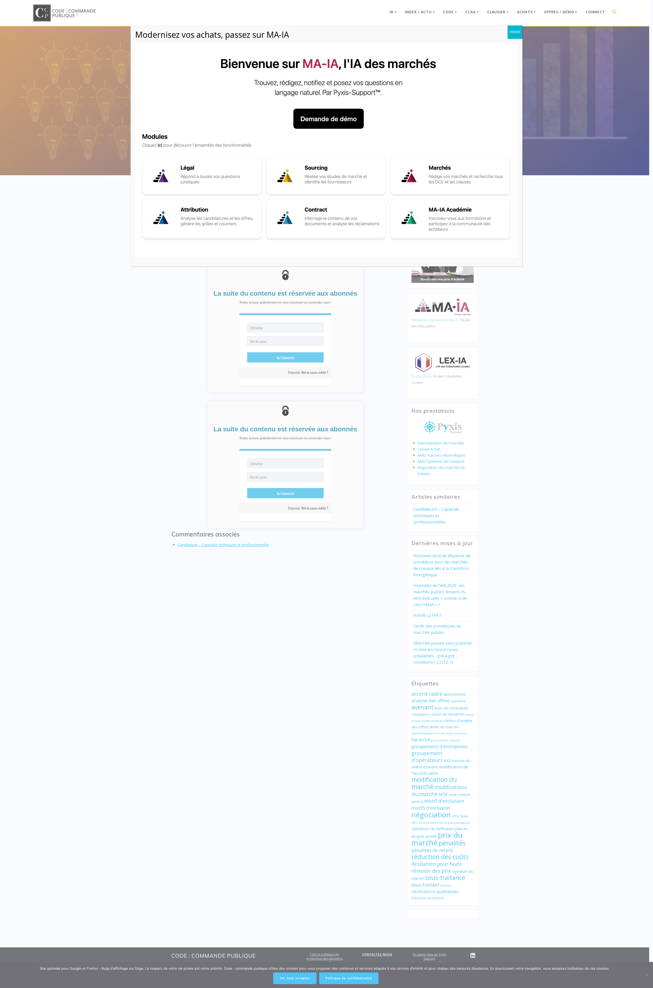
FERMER (515, 32)
